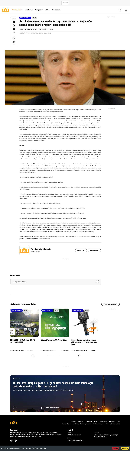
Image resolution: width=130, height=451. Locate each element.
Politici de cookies (98, 424)
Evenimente (103, 421)
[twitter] (14, 29)
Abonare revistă (115, 424)
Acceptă (125, 448)
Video (96, 421)
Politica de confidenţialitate (70, 424)
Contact (111, 421)
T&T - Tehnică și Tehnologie (41, 249)
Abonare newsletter (52, 408)
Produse (80, 421)
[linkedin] (14, 25)
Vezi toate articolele (110, 304)
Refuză (115, 448)
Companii (89, 421)
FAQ (107, 424)
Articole (73, 421)
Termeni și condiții (85, 424)
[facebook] (14, 22)
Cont (118, 421)
